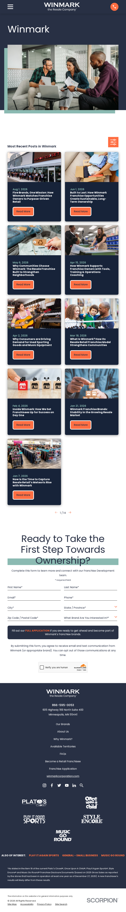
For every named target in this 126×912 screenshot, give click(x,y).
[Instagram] (44, 785)
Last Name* (71, 587)
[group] (34, 186)
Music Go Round (113, 855)
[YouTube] (67, 785)
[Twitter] (59, 785)
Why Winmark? (62, 739)
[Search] (81, 785)
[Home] (62, 7)
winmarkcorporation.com (63, 776)
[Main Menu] (10, 7)
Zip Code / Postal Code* (23, 618)
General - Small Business (80, 855)
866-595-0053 (63, 705)
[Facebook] (52, 785)
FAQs (63, 754)
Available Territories (63, 746)
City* (11, 607)
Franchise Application (63, 768)
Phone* (69, 597)
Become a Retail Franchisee (63, 761)
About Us (63, 731)
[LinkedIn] (74, 785)
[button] (70, 513)
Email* (12, 597)
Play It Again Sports (44, 855)
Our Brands (63, 724)
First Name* (15, 587)
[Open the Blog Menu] (113, 142)
